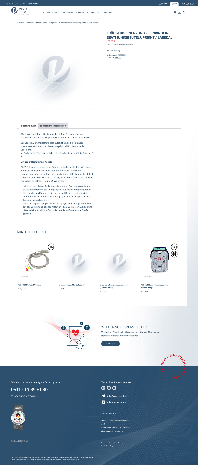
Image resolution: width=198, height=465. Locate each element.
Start (19, 23)
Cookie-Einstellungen (108, 446)
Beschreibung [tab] (28, 125)
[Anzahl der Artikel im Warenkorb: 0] (184, 12)
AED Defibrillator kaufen (31, 23)
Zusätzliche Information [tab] (53, 125)
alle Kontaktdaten (116, 402)
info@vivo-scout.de (117, 395)
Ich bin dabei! (110, 343)
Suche (175, 12)
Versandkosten (128, 44)
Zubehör (44, 23)
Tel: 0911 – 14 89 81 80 (12, 4)
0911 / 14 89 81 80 (29, 389)
